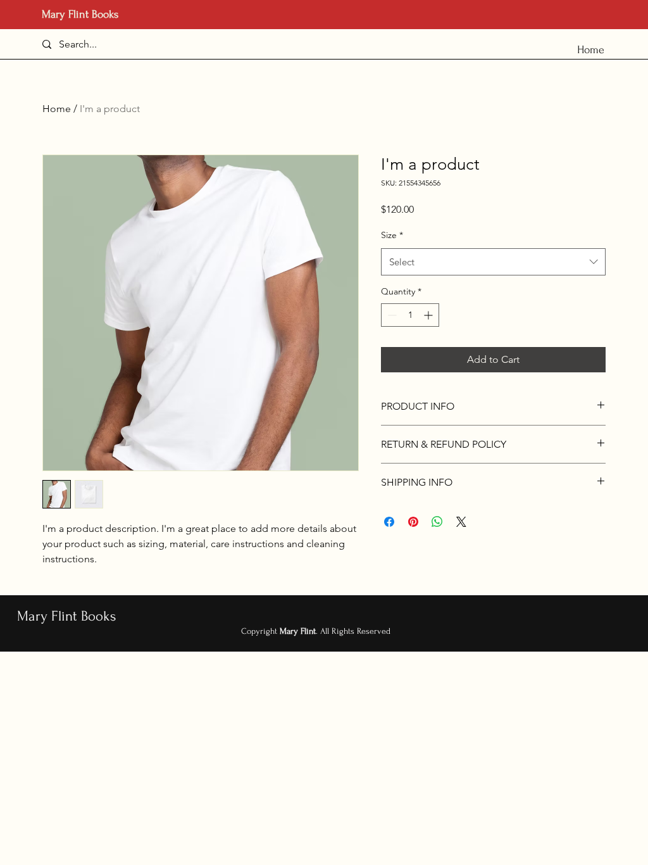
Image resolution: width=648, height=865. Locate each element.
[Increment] (429, 315)
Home (56, 109)
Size (392, 235)
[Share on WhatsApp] (437, 521)
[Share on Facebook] (389, 521)
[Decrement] (391, 315)
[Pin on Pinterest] (413, 521)
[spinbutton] (410, 315)
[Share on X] (461, 521)
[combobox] (493, 262)
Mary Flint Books (80, 14)
